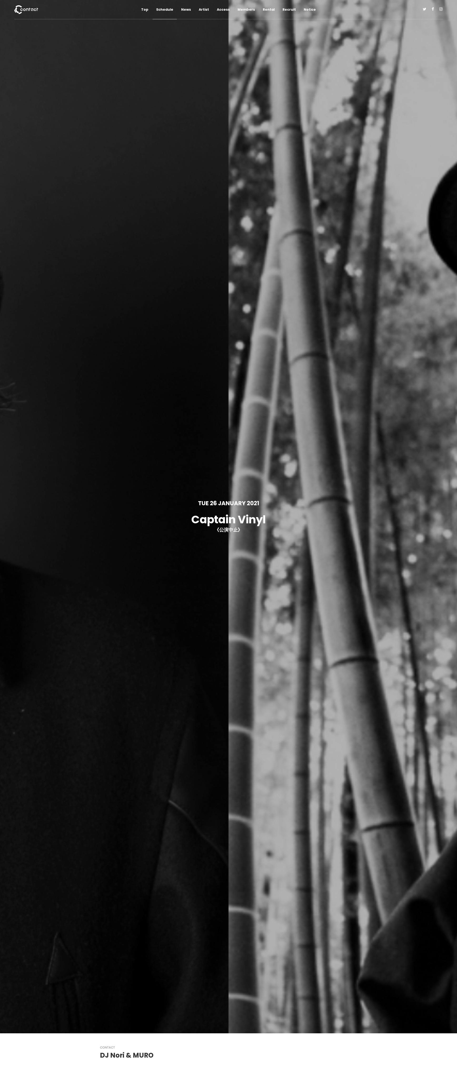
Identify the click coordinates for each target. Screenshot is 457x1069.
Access (223, 9)
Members (246, 9)
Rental (269, 9)
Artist (204, 9)
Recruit (289, 9)
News (186, 9)
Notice (310, 9)
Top (144, 9)
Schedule (164, 9)
